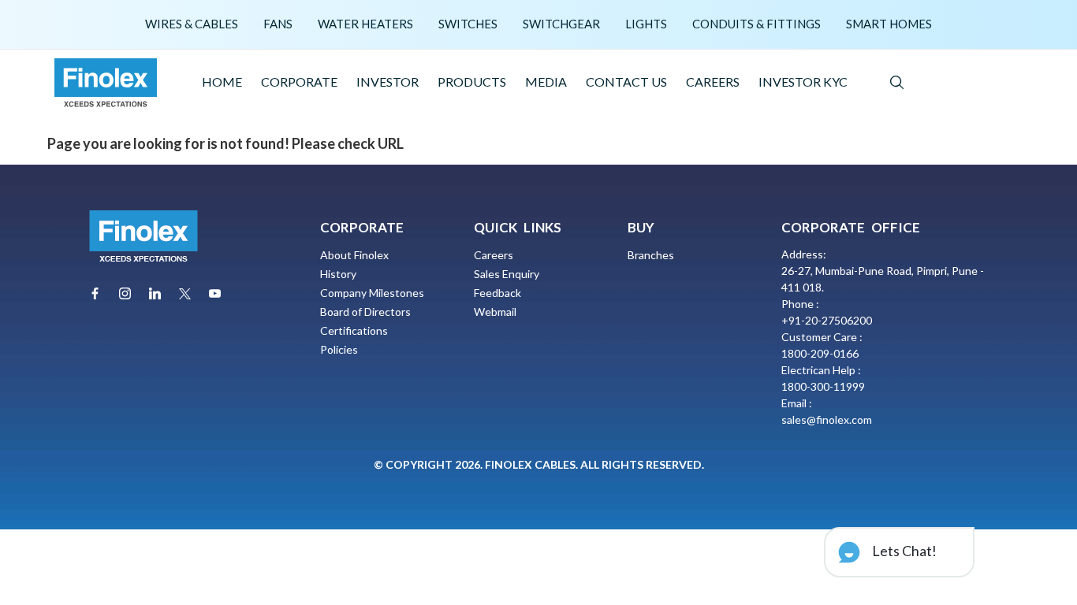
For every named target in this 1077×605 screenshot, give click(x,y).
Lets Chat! (903, 550)
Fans (278, 24)
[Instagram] (125, 293)
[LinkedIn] (155, 293)
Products (472, 81)
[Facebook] (95, 293)
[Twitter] (185, 293)
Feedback (497, 292)
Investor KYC (803, 81)
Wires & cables (191, 24)
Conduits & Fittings (756, 24)
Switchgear (561, 24)
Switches (468, 24)
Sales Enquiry (506, 273)
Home (222, 81)
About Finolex (354, 255)
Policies (339, 349)
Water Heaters (365, 24)
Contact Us (626, 81)
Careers (713, 81)
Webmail (495, 311)
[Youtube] (215, 293)
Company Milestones (372, 292)
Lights (646, 24)
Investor (387, 81)
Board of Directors (365, 311)
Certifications (354, 330)
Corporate (299, 81)
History (338, 273)
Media (546, 81)
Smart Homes (889, 24)
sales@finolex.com (826, 419)
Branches (651, 255)
